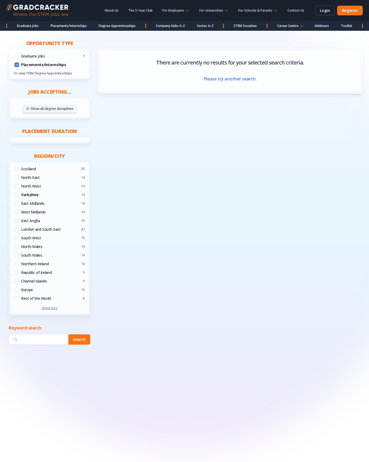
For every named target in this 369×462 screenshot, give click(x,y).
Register (350, 10)
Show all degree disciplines (52, 108)
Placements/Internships (69, 25)
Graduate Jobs (28, 25)
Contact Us (295, 10)
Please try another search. (230, 79)
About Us (112, 10)
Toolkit (346, 25)
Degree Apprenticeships (117, 25)
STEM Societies (245, 25)
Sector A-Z (205, 25)
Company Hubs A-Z (170, 25)
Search (79, 339)
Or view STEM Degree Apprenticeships (43, 73)
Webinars (322, 25)
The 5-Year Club (140, 10)
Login (325, 10)
